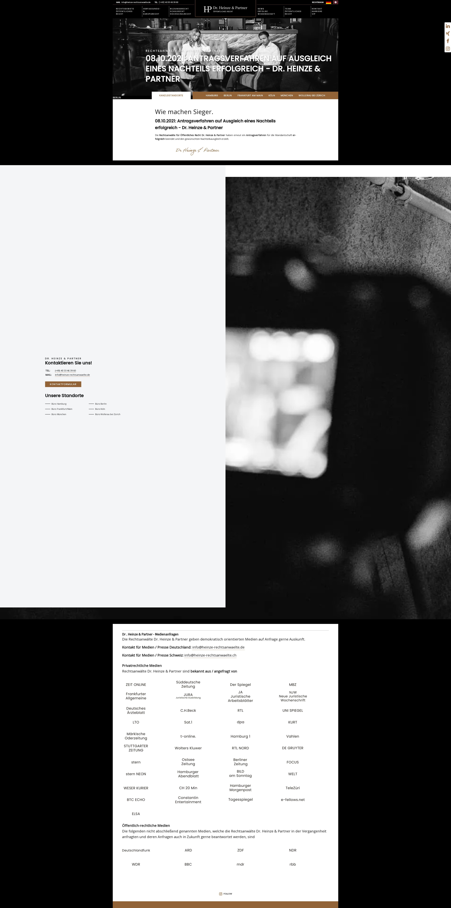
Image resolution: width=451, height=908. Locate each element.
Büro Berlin (101, 403)
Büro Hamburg (58, 403)
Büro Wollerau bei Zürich (107, 414)
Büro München (58, 414)
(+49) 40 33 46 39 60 (65, 370)
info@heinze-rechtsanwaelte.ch (210, 655)
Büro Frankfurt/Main (61, 409)
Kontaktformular (63, 384)
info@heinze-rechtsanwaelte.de (72, 374)
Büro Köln (100, 409)
